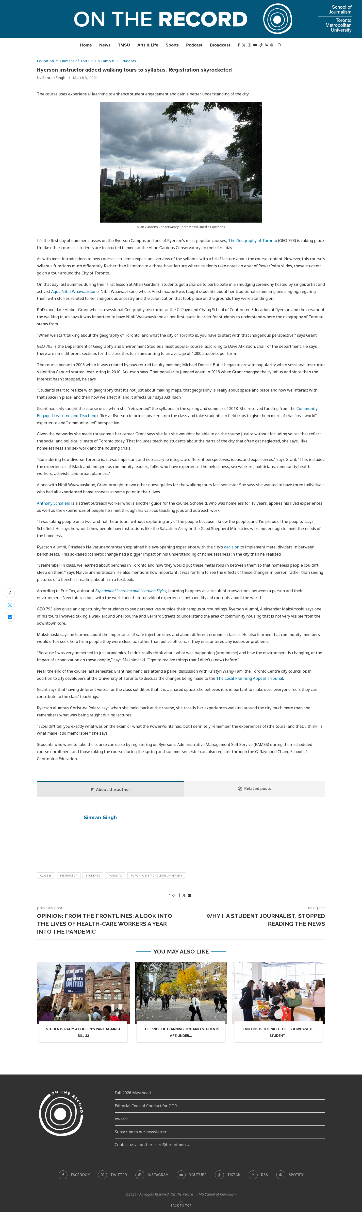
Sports (172, 45)
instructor (68, 875)
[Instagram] (249, 45)
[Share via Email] (10, 617)
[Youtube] (255, 45)
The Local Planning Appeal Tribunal (249, 678)
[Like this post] (173, 895)
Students (93, 875)
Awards (122, 1118)
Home (86, 45)
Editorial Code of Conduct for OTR (146, 1105)
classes (46, 875)
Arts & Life (147, 45)
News (105, 45)
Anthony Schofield (53, 503)
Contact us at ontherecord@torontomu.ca (152, 1144)
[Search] (279, 45)
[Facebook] (239, 45)
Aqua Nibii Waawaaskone (75, 291)
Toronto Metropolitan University (156, 875)
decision (231, 547)
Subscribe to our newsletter (140, 1132)
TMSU (124, 45)
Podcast (194, 45)
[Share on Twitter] (10, 605)
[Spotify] (271, 45)
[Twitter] (244, 45)
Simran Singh (53, 77)
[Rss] (266, 45)
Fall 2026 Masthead (133, 1092)
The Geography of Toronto (252, 240)
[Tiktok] (261, 45)
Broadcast (220, 45)
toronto (115, 875)
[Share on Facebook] (10, 593)
